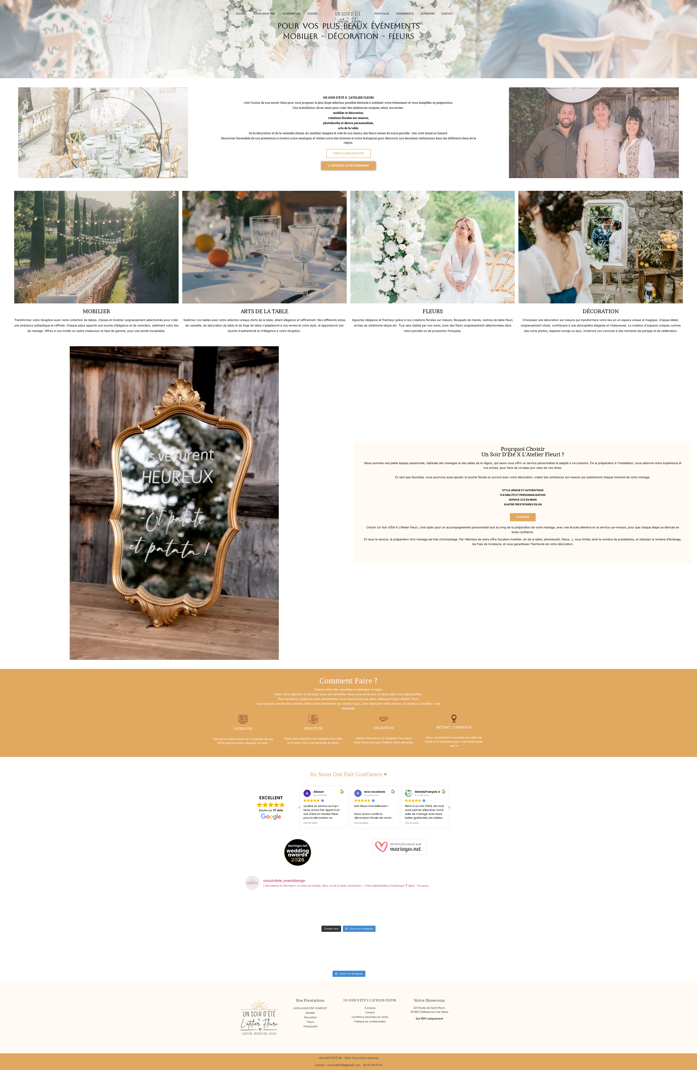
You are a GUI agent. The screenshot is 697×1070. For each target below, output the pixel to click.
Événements (405, 13)
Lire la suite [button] (310, 823)
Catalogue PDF (264, 13)
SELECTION (313, 728)
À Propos (427, 13)
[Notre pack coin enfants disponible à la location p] (427, 908)
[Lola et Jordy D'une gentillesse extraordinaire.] (270, 908)
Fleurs (312, 13)
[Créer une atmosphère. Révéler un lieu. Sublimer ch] (322, 908)
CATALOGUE (242, 728)
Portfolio (381, 13)
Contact (447, 13)
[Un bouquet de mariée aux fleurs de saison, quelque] (427, 953)
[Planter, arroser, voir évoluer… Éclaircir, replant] (270, 953)
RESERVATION (291, 13)
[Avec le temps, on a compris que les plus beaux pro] (374, 953)
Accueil (241, 13)
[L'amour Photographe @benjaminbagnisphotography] (322, 953)
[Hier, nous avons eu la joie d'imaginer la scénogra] (374, 908)
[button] (449, 807)
